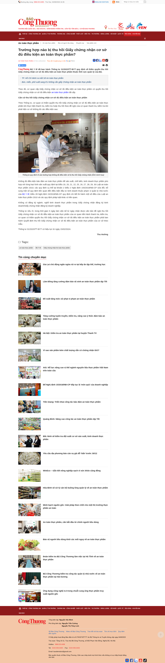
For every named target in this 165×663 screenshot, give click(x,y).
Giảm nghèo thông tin (55, 29)
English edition (102, 2)
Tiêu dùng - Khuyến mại (132, 33)
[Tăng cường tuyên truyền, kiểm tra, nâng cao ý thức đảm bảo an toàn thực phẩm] (29, 320)
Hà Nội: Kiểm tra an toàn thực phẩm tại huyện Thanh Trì (70, 333)
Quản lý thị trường (49, 33)
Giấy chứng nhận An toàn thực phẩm (57, 248)
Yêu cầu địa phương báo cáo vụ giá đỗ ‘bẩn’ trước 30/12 (70, 453)
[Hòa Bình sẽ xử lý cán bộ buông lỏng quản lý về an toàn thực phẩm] (29, 492)
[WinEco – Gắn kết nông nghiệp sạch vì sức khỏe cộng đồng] (29, 475)
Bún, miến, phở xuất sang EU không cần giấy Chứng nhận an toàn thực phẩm (56, 82)
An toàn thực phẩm (28, 43)
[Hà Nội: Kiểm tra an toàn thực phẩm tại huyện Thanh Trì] (29, 338)
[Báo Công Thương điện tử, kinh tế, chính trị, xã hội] (37, 22)
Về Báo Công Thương (56, 631)
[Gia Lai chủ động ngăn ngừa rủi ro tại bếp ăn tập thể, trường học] (29, 269)
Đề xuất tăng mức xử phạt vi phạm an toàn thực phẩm (69, 299)
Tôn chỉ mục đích (110, 631)
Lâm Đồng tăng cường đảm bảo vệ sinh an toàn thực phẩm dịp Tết (75, 281)
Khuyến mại (80, 43)
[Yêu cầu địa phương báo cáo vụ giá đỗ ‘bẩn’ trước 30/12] (29, 458)
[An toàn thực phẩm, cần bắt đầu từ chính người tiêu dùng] (29, 527)
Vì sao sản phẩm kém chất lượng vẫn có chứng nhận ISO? (71, 350)
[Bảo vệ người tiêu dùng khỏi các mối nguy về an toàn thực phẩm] (29, 544)
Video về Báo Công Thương (76, 631)
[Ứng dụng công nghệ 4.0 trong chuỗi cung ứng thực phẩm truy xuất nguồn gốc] (29, 595)
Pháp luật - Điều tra (83, 33)
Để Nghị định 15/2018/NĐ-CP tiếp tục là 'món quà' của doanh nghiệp (75, 385)
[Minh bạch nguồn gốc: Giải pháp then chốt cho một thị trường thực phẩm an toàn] (29, 510)
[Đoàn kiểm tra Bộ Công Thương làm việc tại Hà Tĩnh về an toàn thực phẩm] (29, 561)
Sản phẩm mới (91, 43)
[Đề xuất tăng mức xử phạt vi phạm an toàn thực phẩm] (29, 303)
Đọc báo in (41, 29)
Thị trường (95, 33)
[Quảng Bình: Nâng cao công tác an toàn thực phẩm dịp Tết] (29, 424)
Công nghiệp (70, 33)
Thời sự (24, 33)
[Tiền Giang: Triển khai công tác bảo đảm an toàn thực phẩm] (29, 406)
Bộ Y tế (25, 194)
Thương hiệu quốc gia (26, 29)
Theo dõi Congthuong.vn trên (56, 61)
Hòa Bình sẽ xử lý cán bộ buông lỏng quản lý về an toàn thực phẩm (75, 488)
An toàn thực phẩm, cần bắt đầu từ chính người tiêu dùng (71, 522)
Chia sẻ (23, 65)
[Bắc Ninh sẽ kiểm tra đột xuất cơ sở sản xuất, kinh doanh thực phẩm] (29, 441)
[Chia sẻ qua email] (103, 65)
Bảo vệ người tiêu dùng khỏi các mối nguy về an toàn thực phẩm (74, 539)
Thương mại (61, 33)
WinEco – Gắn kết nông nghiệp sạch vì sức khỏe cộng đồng (72, 471)
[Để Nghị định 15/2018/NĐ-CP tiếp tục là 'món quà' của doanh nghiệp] (29, 389)
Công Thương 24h (35, 33)
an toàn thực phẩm (60, 92)
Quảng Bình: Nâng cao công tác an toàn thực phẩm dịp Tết (71, 419)
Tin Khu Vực (112, 28)
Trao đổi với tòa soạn (94, 631)
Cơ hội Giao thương (87, 29)
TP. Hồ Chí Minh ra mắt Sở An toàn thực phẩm (42, 78)
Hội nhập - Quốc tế (116, 33)
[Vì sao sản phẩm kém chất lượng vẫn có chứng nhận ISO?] (29, 355)
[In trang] (106, 65)
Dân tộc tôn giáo (71, 29)
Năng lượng (105, 33)
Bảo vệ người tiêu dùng (65, 43)
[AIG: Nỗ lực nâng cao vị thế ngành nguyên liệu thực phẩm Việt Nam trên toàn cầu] (29, 372)
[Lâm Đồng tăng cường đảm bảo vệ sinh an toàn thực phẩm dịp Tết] (29, 286)
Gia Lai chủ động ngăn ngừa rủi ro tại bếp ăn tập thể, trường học (74, 264)
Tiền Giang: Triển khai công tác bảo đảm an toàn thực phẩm (72, 402)
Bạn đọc (22, 38)
